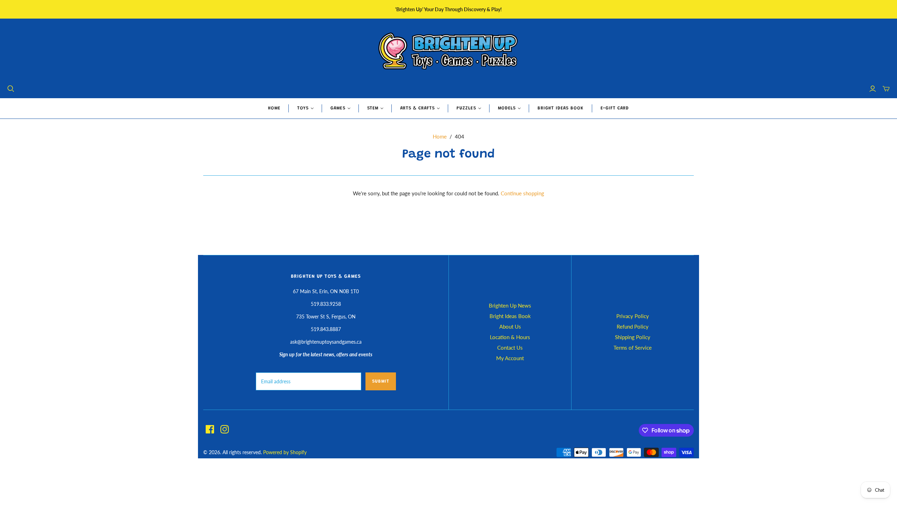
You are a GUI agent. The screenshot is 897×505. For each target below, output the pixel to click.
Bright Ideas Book (560, 108)
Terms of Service (633, 347)
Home (274, 108)
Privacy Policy (632, 316)
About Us (510, 326)
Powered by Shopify (285, 452)
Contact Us (510, 347)
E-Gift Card (615, 108)
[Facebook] (210, 429)
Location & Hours (510, 337)
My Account (510, 358)
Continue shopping (522, 193)
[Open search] (10, 88)
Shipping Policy (632, 337)
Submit (380, 381)
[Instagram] (224, 429)
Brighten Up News (510, 305)
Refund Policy (633, 326)
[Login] (872, 89)
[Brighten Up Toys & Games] (448, 52)
